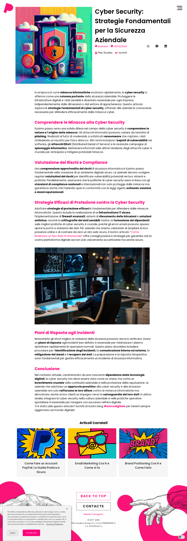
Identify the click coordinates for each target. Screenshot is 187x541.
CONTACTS (93, 506)
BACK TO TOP (93, 496)
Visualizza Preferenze (54, 524)
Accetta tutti (31, 533)
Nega (12, 533)
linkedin (87, 514)
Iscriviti (123, 52)
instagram (98, 514)
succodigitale (115, 406)
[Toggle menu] (179, 8)
